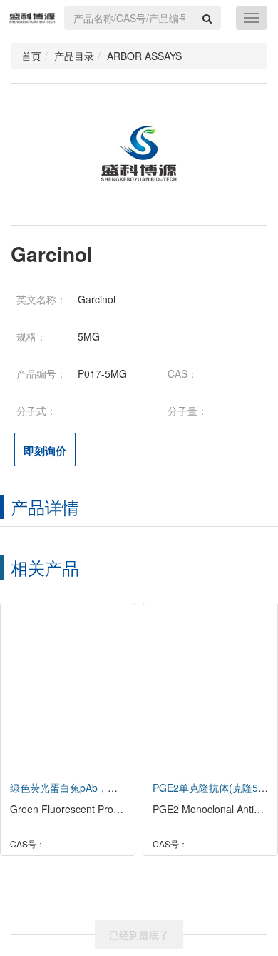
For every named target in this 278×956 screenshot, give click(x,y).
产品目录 (74, 56)
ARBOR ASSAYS (144, 56)
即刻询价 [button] (45, 450)
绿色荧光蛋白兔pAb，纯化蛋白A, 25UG (98, 787)
